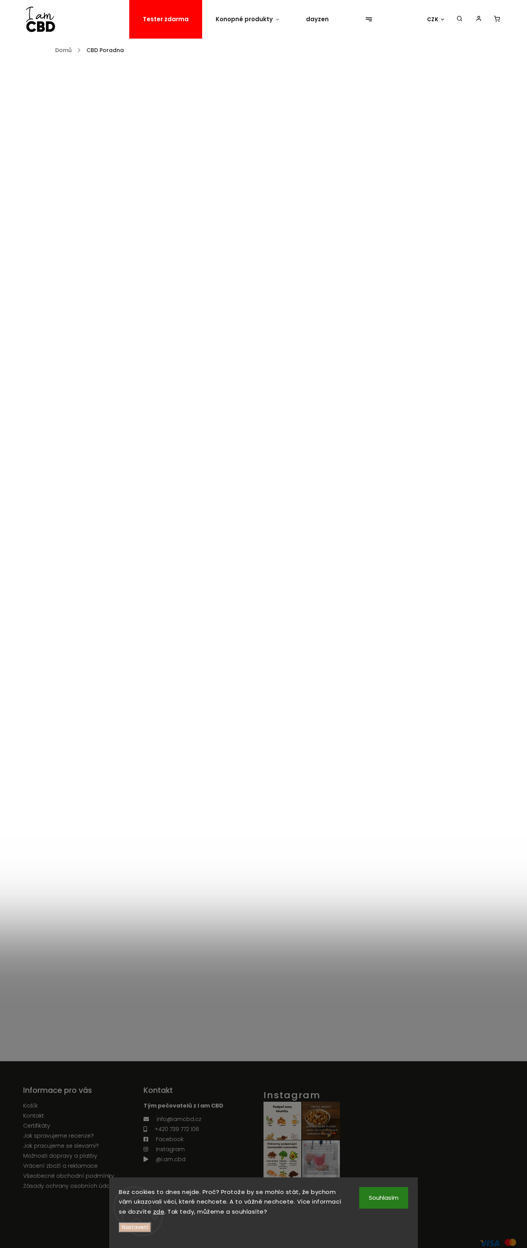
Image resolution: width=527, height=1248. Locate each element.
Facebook (170, 1139)
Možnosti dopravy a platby (60, 1156)
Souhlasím (384, 1198)
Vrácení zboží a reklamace (60, 1166)
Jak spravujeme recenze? (58, 1136)
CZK (433, 19)
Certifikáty (36, 1126)
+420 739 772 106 (177, 1129)
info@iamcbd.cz (179, 1119)
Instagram (170, 1149)
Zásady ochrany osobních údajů (69, 1186)
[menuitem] (165, 19)
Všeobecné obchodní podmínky (68, 1176)
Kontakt (33, 1115)
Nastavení (135, 1227)
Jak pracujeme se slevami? (61, 1146)
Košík (30, 1105)
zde (159, 1211)
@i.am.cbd (171, 1159)
